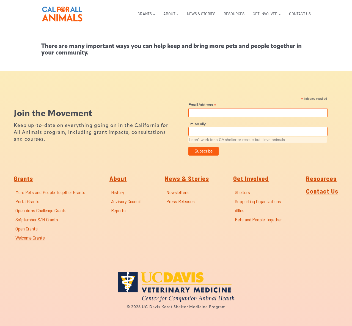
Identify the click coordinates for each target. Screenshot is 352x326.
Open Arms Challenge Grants (40, 210)
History (117, 192)
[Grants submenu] (154, 14)
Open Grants (26, 229)
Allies (239, 210)
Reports (118, 210)
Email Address (202, 104)
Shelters (242, 192)
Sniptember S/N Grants (36, 219)
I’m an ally (197, 124)
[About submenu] (177, 14)
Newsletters (177, 192)
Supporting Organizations (258, 201)
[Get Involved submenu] (280, 14)
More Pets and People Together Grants (50, 192)
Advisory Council (126, 201)
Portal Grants (27, 201)
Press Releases (180, 201)
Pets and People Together (258, 219)
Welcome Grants (30, 238)
